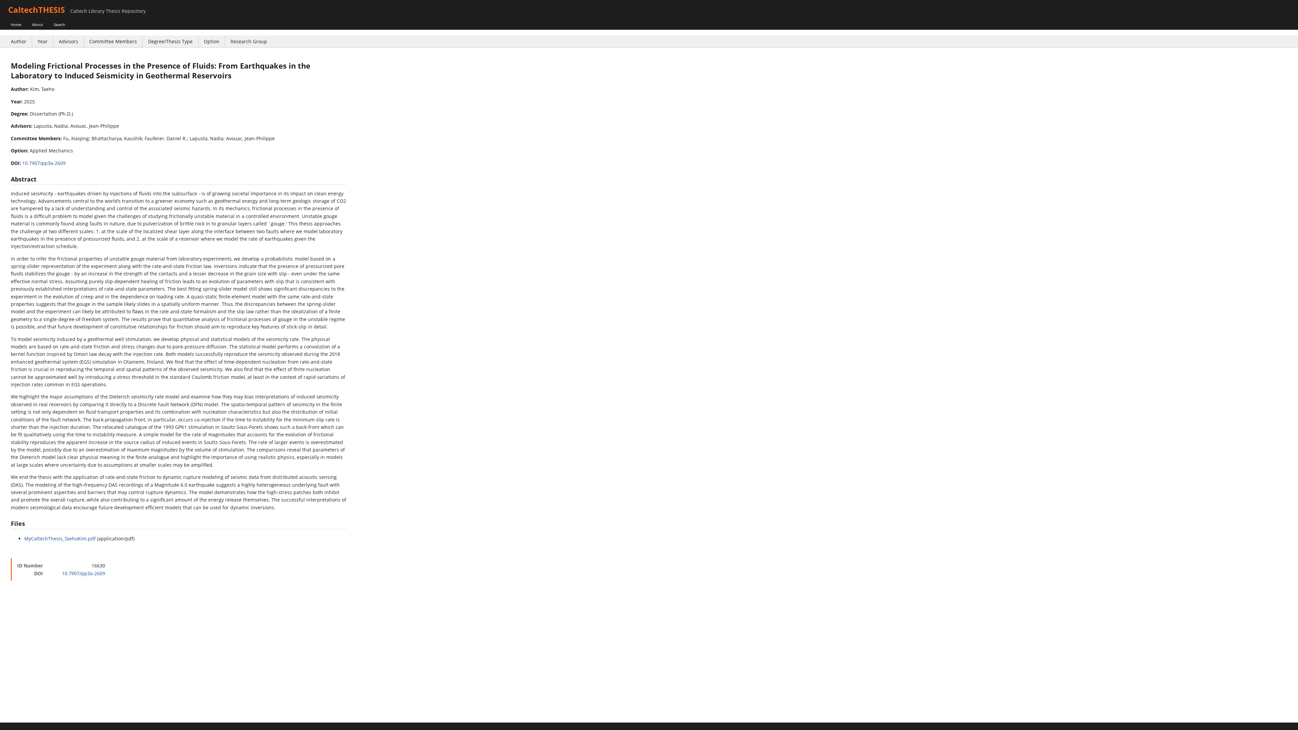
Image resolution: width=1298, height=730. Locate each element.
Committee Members (113, 41)
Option (211, 41)
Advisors (68, 41)
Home (16, 24)
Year (43, 41)
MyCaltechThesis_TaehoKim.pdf (60, 538)
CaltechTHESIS (36, 9)
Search (59, 24)
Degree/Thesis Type (170, 41)
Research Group (249, 41)
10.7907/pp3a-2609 (44, 163)
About (37, 24)
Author (18, 41)
